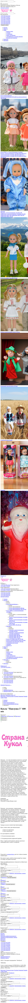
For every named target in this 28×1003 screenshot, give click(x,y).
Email (2, 901)
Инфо (4, 30)
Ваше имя (3, 868)
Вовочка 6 (3, 880)
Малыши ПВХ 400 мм (7, 215)
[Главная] (7, 581)
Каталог (5, 27)
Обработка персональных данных (9, 937)
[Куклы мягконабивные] (18, 604)
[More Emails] (11, 685)
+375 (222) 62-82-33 (5, 595)
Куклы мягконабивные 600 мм (8, 97)
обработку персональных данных (17, 873)
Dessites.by (11, 972)
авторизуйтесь (10, 854)
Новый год (3, 576)
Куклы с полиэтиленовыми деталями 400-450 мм (14, 154)
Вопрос (3, 867)
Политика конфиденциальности (8, 936)
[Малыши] (11, 626)
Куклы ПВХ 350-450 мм (15, 624)
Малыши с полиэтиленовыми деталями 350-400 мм (16, 633)
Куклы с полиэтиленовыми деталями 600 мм (12, 153)
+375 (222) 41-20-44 (5, 585)
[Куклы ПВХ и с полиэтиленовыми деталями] (11, 612)
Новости (5, 28)
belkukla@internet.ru (8, 690)
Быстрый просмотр (12, 877)
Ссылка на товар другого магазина (10, 912)
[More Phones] (11, 667)
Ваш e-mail (3, 910)
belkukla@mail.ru (7, 691)
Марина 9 (3, 893)
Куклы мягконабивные (6, 95)
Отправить (3, 874)
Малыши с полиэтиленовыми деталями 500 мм (16, 630)
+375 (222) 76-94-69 (5, 588)
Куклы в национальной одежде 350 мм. (10, 332)
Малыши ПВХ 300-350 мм (15, 636)
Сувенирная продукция (6, 440)
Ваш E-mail (3, 871)
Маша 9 (2, 886)
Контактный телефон (6, 870)
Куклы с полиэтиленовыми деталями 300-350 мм (12, 155)
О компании (9, 34)
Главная (5, 599)
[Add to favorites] (1, 879)
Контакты (5, 40)
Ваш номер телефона (6, 900)
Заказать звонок (4, 25)
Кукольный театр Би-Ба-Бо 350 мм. (9, 386)
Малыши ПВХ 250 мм (7, 216)
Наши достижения (10, 35)
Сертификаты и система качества (14, 36)
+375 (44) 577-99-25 (5, 590)
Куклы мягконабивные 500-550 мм (17, 609)
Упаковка (3, 490)
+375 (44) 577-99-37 (5, 586)
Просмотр (3, 882)
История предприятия (11, 37)
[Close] (5, 990)
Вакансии (5, 39)
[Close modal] (9, 906)
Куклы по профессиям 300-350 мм (9, 278)
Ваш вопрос (4, 998)
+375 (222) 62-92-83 (5, 594)
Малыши (3, 211)
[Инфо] (7, 648)
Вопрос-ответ (9, 31)
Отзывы (8, 32)
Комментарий (4, 916)
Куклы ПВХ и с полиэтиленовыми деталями (12, 152)
